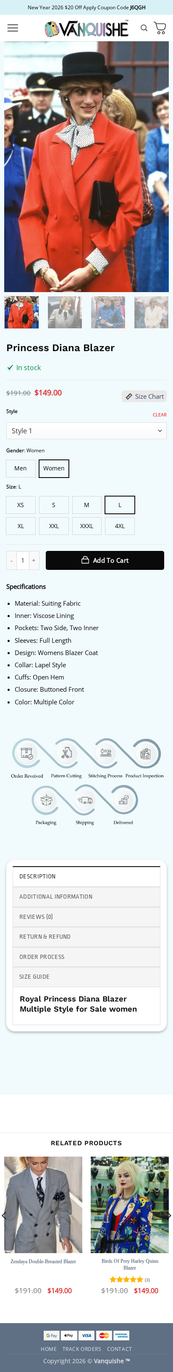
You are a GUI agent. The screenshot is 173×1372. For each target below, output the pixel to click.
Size (11, 486)
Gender (15, 450)
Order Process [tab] (41, 957)
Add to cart (111, 560)
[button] (12, 28)
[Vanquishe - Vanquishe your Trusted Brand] (86, 28)
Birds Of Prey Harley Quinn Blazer (130, 1264)
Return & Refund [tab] (45, 936)
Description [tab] (37, 876)
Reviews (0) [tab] (36, 917)
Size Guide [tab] (34, 976)
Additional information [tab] (55, 896)
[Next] (155, 167)
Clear (160, 415)
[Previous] (18, 167)
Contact (119, 1348)
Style (12, 411)
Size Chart (149, 396)
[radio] (20, 468)
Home (49, 1348)
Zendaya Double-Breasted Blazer (43, 1262)
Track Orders (82, 1348)
